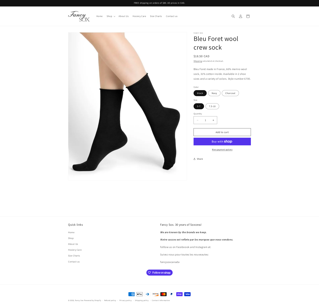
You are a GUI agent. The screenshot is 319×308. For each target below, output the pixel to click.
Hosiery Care (75, 249)
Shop (71, 238)
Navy (214, 93)
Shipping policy (142, 300)
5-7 (199, 106)
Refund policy (110, 300)
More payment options (222, 149)
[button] (111, 16)
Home (71, 232)
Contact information (161, 300)
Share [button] (200, 158)
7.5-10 (212, 106)
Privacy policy (125, 300)
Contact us (74, 261)
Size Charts (74, 255)
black (200, 93)
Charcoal (230, 93)
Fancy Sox (79, 300)
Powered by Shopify (92, 300)
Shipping (198, 61)
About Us (73, 243)
